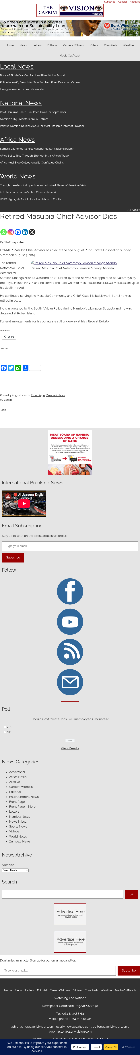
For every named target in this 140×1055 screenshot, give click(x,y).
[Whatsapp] (3, 232)
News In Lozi (18, 821)
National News (21, 103)
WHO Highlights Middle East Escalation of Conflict (31, 199)
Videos (14, 831)
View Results (70, 748)
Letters (14, 811)
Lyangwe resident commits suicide (22, 89)
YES (9, 727)
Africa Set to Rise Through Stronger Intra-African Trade (34, 155)
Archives (8, 865)
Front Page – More (22, 806)
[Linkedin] (25, 232)
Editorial (15, 792)
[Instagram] (10, 232)
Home (10, 45)
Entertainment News (24, 797)
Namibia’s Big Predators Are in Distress (24, 119)
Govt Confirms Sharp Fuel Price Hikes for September (33, 112)
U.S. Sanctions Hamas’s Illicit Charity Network (28, 192)
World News (18, 176)
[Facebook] (18, 232)
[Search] (131, 894)
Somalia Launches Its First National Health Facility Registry (36, 148)
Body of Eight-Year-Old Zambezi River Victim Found (32, 75)
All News (133, 210)
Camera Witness (21, 787)
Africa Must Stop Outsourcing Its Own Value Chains (32, 162)
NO (9, 732)
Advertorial (17, 772)
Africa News (17, 139)
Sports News (18, 826)
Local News (17, 66)
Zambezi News (55, 395)
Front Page (38, 395)
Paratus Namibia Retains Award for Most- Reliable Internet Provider (42, 126)
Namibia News (19, 816)
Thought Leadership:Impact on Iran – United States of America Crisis (43, 185)
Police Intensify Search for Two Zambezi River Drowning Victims (40, 82)
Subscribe (13, 557)
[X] (32, 232)
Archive (14, 782)
